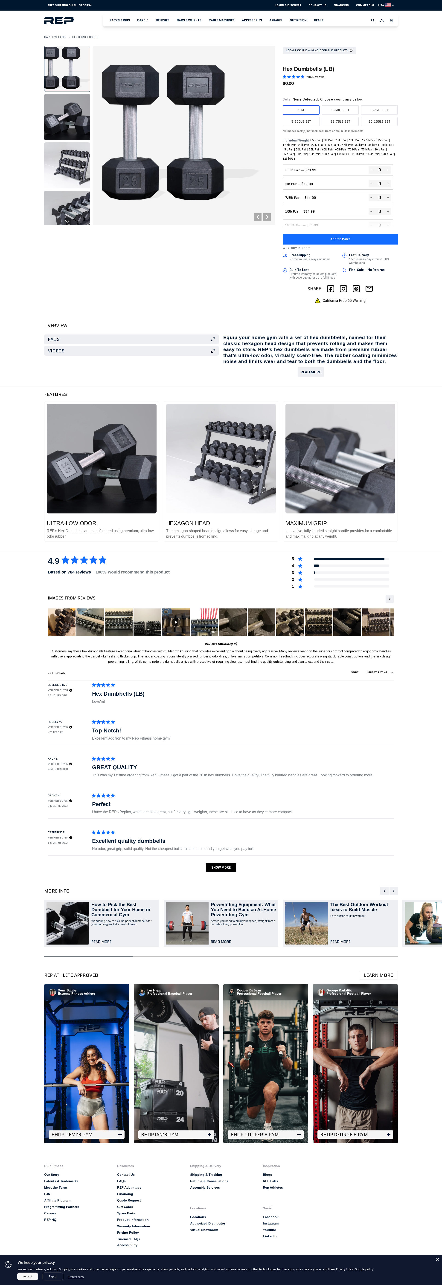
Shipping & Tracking (206, 1174)
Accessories (252, 20)
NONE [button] (301, 110)
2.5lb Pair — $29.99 (300, 170)
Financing (341, 5)
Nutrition (298, 20)
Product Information (133, 1220)
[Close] (437, 1259)
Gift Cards (125, 1207)
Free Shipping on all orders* (70, 5)
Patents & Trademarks (61, 1181)
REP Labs (270, 1181)
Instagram (271, 1223)
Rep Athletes (273, 1187)
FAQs (121, 1181)
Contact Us (317, 5)
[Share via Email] (369, 288)
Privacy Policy (345, 1269)
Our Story (51, 1174)
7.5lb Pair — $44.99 (300, 197)
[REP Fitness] (73, 20)
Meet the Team (55, 1187)
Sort (355, 672)
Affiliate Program (57, 1200)
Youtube (269, 1230)
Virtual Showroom (204, 1230)
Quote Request (129, 1200)
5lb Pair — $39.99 (299, 184)
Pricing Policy (128, 1232)
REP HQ (50, 1220)
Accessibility (127, 1245)
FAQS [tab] (54, 339)
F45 (47, 1194)
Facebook (271, 1217)
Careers (50, 1213)
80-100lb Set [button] (379, 121)
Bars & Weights (189, 20)
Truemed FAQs (128, 1239)
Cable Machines (222, 20)
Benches (162, 20)
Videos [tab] (56, 351)
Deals (318, 20)
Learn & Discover (288, 5)
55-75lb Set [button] (340, 121)
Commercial (365, 5)
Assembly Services (205, 1187)
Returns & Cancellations (209, 1181)
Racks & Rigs (120, 20)
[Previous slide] (67, 49)
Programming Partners (61, 1207)
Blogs (267, 1174)
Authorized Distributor (207, 1223)
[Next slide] (67, 221)
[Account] (382, 20)
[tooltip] (235, 644)
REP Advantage (129, 1187)
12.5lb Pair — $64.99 (301, 225)
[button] (120, 20)
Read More (311, 372)
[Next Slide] (389, 599)
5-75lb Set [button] (379, 110)
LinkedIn (270, 1236)
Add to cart (340, 239)
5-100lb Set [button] (301, 121)
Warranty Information (133, 1226)
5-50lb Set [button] (340, 110)
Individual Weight (339, 149)
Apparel (275, 20)
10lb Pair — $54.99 (300, 211)
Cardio (142, 20)
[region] (226, 622)
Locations (198, 1217)
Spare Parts (126, 1213)
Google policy (364, 1269)
